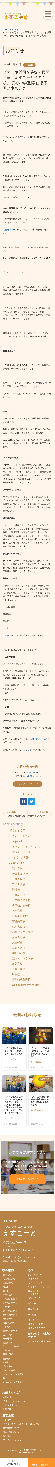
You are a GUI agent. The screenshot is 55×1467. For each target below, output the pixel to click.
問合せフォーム (10, 229)
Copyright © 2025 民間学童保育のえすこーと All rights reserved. (28, 1451)
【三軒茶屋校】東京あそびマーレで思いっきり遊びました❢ (13, 1051)
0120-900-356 (35, 772)
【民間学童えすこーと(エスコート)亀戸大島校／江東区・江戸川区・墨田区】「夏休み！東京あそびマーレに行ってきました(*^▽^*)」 (13, 1104)
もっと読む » (10, 1059)
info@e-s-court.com (35, 776)
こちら (26, 247)
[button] (23, 801)
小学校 (29, 65)
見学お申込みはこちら (28, 1179)
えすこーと (20, 1233)
